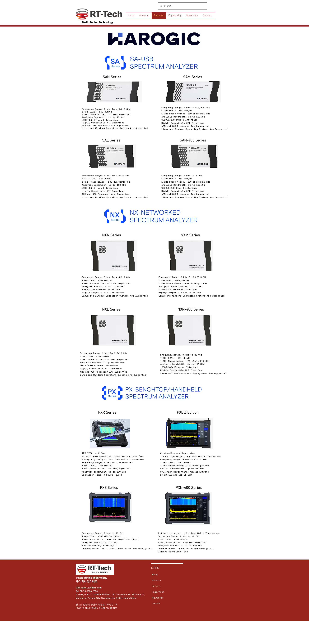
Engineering (158, 592)
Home (155, 574)
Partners (156, 586)
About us (156, 580)
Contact (156, 603)
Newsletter (157, 597)
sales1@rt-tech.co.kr (91, 587)
